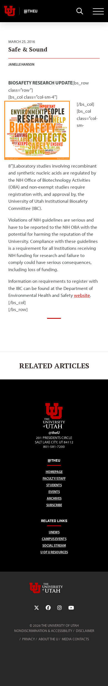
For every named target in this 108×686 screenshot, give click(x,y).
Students (54, 485)
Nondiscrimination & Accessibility (43, 631)
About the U (48, 639)
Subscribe (54, 505)
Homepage (54, 472)
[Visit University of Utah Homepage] (9, 11)
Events (54, 492)
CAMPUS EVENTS (54, 539)
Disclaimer (85, 631)
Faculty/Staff (54, 478)
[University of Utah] (54, 588)
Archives (54, 498)
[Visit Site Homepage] (54, 427)
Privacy (28, 639)
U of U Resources (54, 552)
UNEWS (54, 532)
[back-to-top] (101, 675)
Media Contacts (75, 639)
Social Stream (54, 545)
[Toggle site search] (80, 11)
